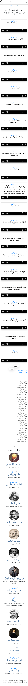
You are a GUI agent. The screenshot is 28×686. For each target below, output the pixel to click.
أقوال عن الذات (22, 430)
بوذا (14, 600)
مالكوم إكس (14, 474)
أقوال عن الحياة (22, 382)
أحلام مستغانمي (14, 484)
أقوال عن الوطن (22, 413)
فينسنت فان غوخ (14, 464)
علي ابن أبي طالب (14, 660)
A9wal (4, 682)
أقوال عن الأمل (22, 403)
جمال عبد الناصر (14, 522)
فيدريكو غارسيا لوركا (14, 578)
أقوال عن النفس (22, 401)
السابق (16, 366)
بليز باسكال (14, 503)
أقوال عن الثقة (22, 437)
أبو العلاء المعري (14, 621)
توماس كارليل (14, 21)
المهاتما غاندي (14, 540)
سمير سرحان (14, 590)
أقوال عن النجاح (22, 432)
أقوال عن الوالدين (21, 394)
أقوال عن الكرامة (21, 416)
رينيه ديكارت (14, 639)
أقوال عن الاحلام (22, 399)
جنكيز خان (14, 670)
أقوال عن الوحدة (22, 391)
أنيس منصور (14, 650)
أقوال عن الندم (22, 422)
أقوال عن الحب (22, 435)
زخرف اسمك (23, 680)
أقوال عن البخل (22, 424)
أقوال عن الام (22, 389)
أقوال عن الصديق (21, 387)
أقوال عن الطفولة (21, 415)
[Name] (10, 2)
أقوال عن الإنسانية (21, 418)
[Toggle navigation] (25, 2)
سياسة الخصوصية (17, 682)
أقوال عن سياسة (22, 439)
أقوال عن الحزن (22, 392)
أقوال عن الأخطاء (21, 441)
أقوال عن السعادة (21, 397)
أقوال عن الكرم (22, 420)
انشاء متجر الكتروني (14, 680)
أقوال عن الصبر (22, 425)
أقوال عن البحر (22, 383)
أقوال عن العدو (22, 385)
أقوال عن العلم (22, 404)
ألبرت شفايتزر (14, 559)
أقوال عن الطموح (21, 434)
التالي (11, 369)
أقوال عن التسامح (21, 408)
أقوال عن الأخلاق (22, 406)
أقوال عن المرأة (22, 410)
